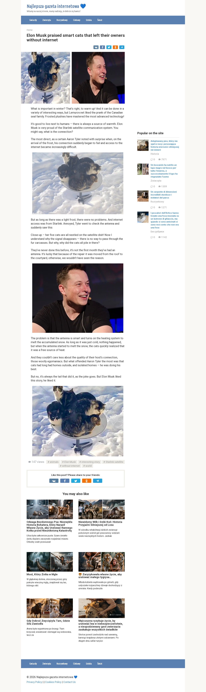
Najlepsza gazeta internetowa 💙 (56, 6)
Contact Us (69, 682)
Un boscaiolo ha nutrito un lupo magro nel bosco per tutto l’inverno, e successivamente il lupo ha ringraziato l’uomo (164, 171)
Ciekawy (76, 20)
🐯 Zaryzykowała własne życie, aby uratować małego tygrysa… (100, 576)
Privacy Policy (34, 682)
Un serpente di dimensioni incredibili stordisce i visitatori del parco (164, 195)
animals (54, 461)
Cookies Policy (53, 682)
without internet (71, 465)
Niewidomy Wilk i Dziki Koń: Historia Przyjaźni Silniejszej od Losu (100, 523)
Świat (99, 20)
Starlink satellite (114, 461)
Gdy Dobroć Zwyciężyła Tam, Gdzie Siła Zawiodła (48, 622)
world (88, 465)
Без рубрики (157, 231)
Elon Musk (70, 461)
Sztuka (89, 20)
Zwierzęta (46, 20)
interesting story (91, 461)
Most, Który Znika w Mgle (42, 574)
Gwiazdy (33, 20)
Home (30, 30)
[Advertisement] (158, 78)
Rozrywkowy (62, 20)
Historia (155, 153)
